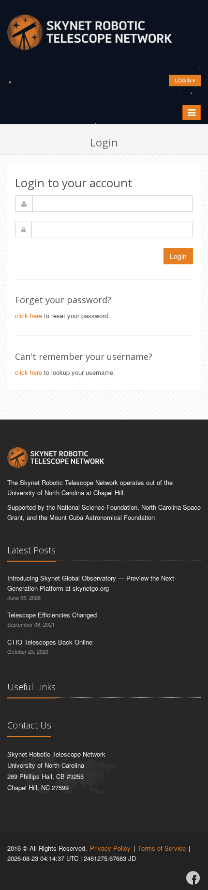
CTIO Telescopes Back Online (49, 642)
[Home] (89, 35)
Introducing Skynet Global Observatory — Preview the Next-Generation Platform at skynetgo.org (91, 583)
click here (28, 315)
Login (178, 256)
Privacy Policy (110, 848)
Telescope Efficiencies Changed (52, 614)
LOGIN (184, 80)
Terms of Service (162, 848)
